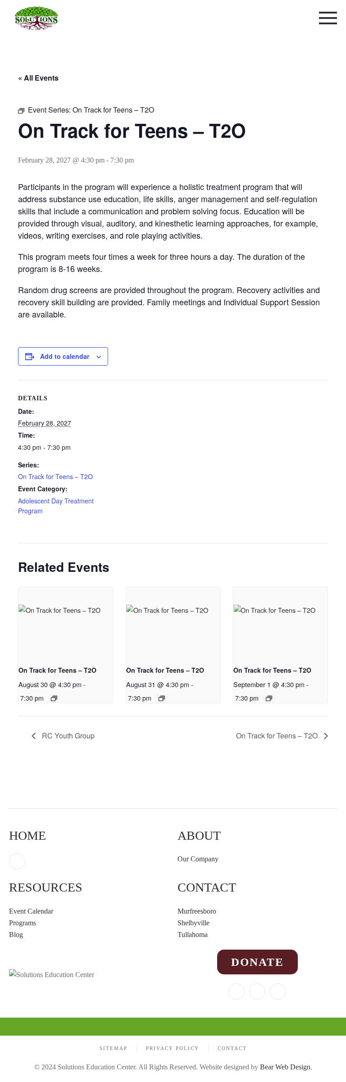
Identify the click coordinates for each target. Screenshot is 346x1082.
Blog (16, 934)
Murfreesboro (197, 911)
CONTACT (207, 887)
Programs (22, 923)
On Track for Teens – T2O (55, 476)
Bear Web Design (285, 1067)
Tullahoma (193, 934)
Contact (232, 1048)
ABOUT (199, 835)
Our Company (199, 859)
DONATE (257, 962)
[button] (328, 18)
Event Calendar (31, 911)
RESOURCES (45, 887)
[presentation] (65, 622)
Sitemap (113, 1048)
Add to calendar (64, 356)
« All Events (38, 77)
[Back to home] (37, 18)
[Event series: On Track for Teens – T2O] (54, 698)
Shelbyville (193, 923)
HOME (27, 835)
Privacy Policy (172, 1048)
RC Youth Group (67, 735)
